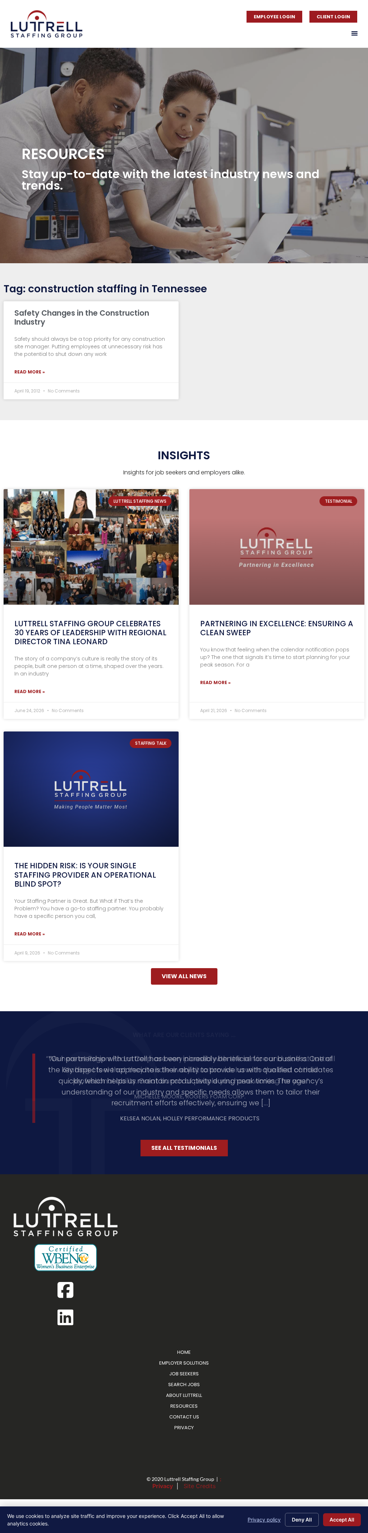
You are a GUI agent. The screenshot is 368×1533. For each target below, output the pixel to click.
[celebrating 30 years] (91, 546)
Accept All (342, 1519)
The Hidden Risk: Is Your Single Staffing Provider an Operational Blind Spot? (85, 874)
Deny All (302, 1519)
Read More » (29, 372)
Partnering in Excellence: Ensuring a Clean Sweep (276, 628)
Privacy (162, 1470)
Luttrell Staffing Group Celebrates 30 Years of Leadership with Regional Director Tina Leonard (90, 632)
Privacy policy (264, 1519)
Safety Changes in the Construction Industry (81, 317)
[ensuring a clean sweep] (276, 546)
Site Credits (200, 1470)
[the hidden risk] (91, 789)
